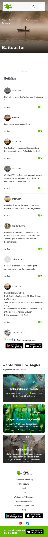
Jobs (24, 492)
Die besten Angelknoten (24, 506)
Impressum (24, 484)
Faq (24, 510)
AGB (24, 488)
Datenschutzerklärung (24, 480)
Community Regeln (24, 501)
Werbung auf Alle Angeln (24, 497)
